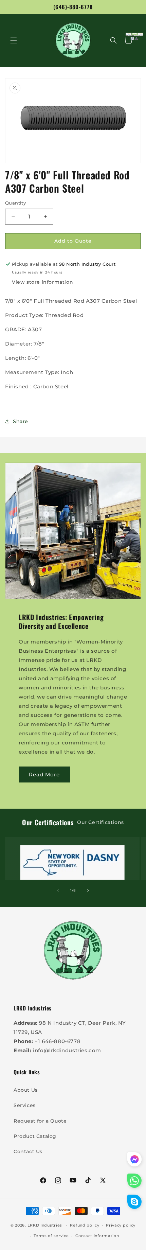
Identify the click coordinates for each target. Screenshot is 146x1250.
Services (25, 1105)
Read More (44, 774)
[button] (13, 40)
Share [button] (20, 421)
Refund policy (84, 1225)
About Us (26, 1090)
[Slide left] (58, 890)
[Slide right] (87, 890)
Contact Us (28, 1151)
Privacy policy (120, 1225)
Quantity (15, 203)
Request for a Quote (40, 1121)
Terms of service (51, 1235)
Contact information (97, 1235)
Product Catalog (35, 1136)
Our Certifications (100, 822)
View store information (42, 282)
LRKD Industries (45, 1225)
